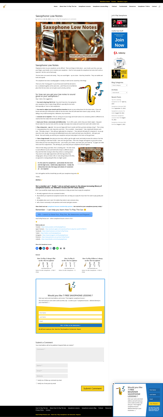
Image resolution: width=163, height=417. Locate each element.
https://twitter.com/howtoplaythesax (51, 233)
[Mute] (124, 26)
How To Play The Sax (42, 408)
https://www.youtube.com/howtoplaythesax (54, 227)
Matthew (39, 19)
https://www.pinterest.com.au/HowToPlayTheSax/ (55, 237)
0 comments (72, 19)
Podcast (114, 6)
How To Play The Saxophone (60, 19)
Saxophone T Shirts (144, 6)
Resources (132, 6)
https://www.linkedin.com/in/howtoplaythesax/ (54, 239)
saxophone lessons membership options (60, 206)
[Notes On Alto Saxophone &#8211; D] (69, 263)
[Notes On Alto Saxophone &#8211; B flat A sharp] (92, 263)
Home (55, 6)
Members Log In (122, 1)
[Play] (114, 26)
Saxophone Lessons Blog (100, 6)
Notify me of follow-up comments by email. (50, 380)
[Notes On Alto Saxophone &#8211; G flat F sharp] (46, 263)
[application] (119, 23)
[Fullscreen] (126, 26)
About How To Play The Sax (68, 6)
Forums (113, 1)
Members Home (105, 1)
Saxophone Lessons (85, 6)
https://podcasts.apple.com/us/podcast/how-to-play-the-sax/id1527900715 (66, 229)
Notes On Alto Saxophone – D (67, 270)
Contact (154, 6)
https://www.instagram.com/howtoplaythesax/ (55, 235)
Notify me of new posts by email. (47, 383)
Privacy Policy (40, 410)
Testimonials (123, 6)
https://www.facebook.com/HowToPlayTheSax (55, 231)
